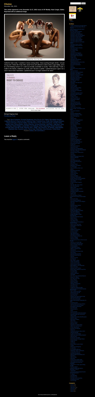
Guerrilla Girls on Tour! (34, 122)
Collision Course (74, 96)
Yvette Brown (56, 129)
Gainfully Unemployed (75, 353)
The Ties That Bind (75, 186)
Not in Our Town (74, 266)
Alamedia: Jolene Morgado (76, 39)
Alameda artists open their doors (78, 314)
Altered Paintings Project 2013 (77, 156)
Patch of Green (74, 322)
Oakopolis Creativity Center (76, 92)
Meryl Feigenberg (44, 126)
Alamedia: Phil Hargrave (76, 52)
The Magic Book (74, 220)
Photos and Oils (74, 257)
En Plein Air (73, 259)
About (72, 21)
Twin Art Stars (74, 126)
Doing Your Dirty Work (75, 140)
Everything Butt (74, 49)
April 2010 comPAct (75, 319)
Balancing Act (74, 218)
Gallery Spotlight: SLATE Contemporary (75, 215)
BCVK (72, 169)
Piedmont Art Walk (75, 190)
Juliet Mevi (56, 124)
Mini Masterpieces (74, 233)
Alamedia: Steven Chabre (76, 44)
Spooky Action (74, 336)
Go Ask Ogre (73, 380)
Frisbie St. (73, 341)
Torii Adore (73, 51)
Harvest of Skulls (74, 238)
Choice (8, 4)
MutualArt (73, 358)
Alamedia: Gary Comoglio (76, 179)
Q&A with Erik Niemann (76, 297)
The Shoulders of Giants (76, 195)
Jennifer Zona (9, 124)
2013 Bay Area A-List (75, 160)
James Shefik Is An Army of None (78, 303)
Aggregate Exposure (75, 78)
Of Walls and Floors (75, 79)
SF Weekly (51, 127)
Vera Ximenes (47, 129)
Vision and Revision (75, 261)
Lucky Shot (73, 348)
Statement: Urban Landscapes (77, 350)
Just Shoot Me (74, 307)
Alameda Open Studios (76, 205)
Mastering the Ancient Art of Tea (78, 62)
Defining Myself (74, 366)
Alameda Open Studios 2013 (77, 152)
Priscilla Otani (9, 127)
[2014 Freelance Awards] (72, 11)
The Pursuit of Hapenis (76, 200)
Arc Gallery (45, 119)
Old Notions (73, 249)
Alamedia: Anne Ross (75, 170)
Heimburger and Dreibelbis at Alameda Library (76, 222)
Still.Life (72, 256)
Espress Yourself (74, 122)
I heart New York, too (75, 351)
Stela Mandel (59, 127)
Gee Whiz (73, 162)
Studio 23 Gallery (74, 134)
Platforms (73, 100)
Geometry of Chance (75, 145)
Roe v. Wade (33, 127)
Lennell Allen (26, 126)
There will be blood (75, 327)
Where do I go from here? (76, 325)
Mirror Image (73, 315)
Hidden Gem (73, 171)
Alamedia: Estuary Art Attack (77, 72)
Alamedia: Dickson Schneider (77, 191)
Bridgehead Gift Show (75, 229)
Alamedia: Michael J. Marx (76, 114)
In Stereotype (74, 166)
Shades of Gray (74, 281)
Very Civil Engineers (75, 116)
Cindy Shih (49, 121)
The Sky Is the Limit (75, 278)
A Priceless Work (74, 129)
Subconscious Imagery (76, 130)
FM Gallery (73, 154)
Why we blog (73, 357)
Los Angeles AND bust (75, 349)
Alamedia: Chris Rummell (76, 77)
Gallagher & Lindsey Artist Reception (79, 316)
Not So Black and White (76, 291)
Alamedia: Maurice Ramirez (76, 47)
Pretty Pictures (74, 340)
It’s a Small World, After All (76, 142)
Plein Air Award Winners (76, 255)
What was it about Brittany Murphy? (78, 335)
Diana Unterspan (11, 122)
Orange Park (73, 207)
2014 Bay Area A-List (75, 102)
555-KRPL (73, 274)
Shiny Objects (74, 279)
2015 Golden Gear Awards (76, 55)
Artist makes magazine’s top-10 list (78, 269)
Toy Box (72, 153)
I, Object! (73, 374)
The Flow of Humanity (75, 298)
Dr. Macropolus (74, 232)
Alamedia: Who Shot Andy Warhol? (78, 149)
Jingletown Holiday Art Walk (77, 287)
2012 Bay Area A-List (75, 213)
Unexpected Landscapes (76, 90)
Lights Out (73, 144)
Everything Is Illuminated (76, 306)
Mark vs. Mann (74, 318)
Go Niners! (73, 91)
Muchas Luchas (74, 206)
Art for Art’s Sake (74, 198)
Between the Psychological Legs (78, 296)
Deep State (73, 56)
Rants (72, 390)
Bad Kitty (73, 67)
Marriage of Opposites (75, 283)
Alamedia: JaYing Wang (76, 87)
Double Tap (73, 174)
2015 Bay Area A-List (75, 63)
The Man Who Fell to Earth (76, 184)
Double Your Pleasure (75, 328)
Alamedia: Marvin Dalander (76, 54)
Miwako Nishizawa (56, 126)
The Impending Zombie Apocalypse (78, 312)
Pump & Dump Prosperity (76, 182)
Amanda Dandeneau (27, 119)
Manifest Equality (74, 332)
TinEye (72, 345)
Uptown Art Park (74, 147)
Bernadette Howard (55, 119)
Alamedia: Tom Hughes (76, 165)
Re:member (73, 252)
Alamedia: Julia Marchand (76, 82)
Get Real (73, 83)
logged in (15, 139)
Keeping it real (74, 376)
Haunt (72, 65)
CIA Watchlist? (74, 375)
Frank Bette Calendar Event (77, 243)
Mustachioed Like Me (75, 292)
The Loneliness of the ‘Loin (77, 167)
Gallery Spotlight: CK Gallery (77, 210)
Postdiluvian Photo (9, 116)
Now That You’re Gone (76, 107)
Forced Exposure (74, 293)
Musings (72, 388)
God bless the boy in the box (77, 360)
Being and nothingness (76, 346)
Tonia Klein (39, 129)
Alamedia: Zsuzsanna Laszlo (77, 74)
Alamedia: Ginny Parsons (76, 127)
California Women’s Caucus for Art (15, 121)
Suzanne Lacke (22, 129)
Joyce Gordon (74, 86)
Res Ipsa (73, 202)
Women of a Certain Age (76, 242)
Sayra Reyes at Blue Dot (76, 225)
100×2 (72, 112)
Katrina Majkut (17, 126)
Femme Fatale (74, 85)
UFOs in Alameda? (75, 273)
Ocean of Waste (74, 237)
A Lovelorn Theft (74, 50)
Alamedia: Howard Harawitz (76, 36)
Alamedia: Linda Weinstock (76, 34)
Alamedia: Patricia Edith (76, 177)
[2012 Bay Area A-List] (80, 11)
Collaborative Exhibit (75, 247)
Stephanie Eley (12, 129)
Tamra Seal (31, 129)
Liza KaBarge (34, 126)
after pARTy (73, 180)
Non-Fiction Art (74, 295)
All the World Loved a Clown (77, 344)
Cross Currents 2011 (75, 262)
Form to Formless (74, 230)
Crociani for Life (74, 302)
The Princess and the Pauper (77, 305)
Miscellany (73, 387)
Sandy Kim (73, 135)
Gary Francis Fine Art (75, 98)
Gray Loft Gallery (74, 175)
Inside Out (73, 105)
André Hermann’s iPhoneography (78, 178)
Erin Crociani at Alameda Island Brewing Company (77, 30)
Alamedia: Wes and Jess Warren (78, 35)
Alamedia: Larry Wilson (76, 73)
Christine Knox (40, 121)
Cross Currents (74, 311)
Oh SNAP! (73, 226)
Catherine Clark (31, 121)
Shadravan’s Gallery (75, 99)
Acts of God (73, 95)
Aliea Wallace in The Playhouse (77, 265)
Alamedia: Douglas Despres (77, 119)
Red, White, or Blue (75, 260)
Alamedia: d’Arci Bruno (76, 209)
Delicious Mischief (74, 157)
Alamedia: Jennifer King (76, 37)
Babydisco (73, 355)
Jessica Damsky (29, 124)
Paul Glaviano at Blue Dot (76, 235)
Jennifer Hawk (57, 122)
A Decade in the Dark (75, 337)
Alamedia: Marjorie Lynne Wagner (78, 201)
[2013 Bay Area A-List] (72, 18)
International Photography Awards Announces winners (77, 372)
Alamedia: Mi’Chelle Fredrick (77, 216)
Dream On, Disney (75, 277)
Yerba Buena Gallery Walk (76, 359)
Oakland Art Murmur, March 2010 (78, 331)
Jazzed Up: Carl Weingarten (77, 148)
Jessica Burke (18, 124)
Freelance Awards (74, 89)
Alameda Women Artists (76, 253)
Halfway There (74, 132)
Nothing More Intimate (75, 32)
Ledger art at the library (76, 333)
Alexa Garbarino (15, 119)
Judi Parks (49, 124)
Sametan (73, 158)
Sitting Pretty (73, 118)
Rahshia (26, 127)
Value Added (73, 228)
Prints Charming (74, 173)
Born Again (73, 81)
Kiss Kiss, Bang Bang (75, 123)
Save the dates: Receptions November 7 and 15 (76, 369)
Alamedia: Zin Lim (74, 60)
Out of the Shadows (75, 110)
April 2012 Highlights (75, 211)
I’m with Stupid (74, 271)
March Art (73, 329)
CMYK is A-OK (74, 58)
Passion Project (74, 164)
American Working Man (76, 113)
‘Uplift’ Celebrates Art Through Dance (79, 25)
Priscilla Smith (19, 127)
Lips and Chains (74, 70)
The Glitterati (73, 125)
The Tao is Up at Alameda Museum (78, 275)
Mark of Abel (73, 187)
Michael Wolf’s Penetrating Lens (78, 354)
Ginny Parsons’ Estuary (76, 264)
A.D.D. (72, 183)
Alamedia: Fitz (74, 138)
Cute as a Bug (74, 131)
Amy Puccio (37, 119)
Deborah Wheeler (58, 121)
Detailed (72, 204)
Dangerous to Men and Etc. (77, 188)
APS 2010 (73, 320)
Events (72, 386)
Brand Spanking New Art (76, 161)
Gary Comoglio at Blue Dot (76, 244)
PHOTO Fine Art (74, 136)
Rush (72, 310)
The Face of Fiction (75, 151)
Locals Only (73, 192)
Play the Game (74, 323)
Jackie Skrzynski (47, 122)
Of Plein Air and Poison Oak (77, 251)
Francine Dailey (22, 122)
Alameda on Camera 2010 (76, 324)
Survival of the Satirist (75, 121)
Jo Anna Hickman (40, 124)
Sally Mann (73, 370)
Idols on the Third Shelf (76, 224)
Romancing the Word (75, 143)
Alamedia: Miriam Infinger (76, 94)
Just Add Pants (74, 284)
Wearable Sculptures (75, 234)
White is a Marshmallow (76, 248)
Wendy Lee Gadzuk (75, 76)
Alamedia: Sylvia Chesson (76, 40)
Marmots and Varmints (75, 103)
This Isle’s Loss (74, 286)
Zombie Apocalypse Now (76, 139)
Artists (32, 130)
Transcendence (74, 309)
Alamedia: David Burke (76, 64)
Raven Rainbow (74, 282)
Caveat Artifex (74, 270)
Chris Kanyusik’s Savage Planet (78, 338)
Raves (72, 391)
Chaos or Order (74, 219)
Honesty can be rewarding (76, 378)
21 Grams (73, 342)
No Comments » (40, 130)
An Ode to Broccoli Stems (76, 31)
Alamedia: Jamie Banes (76, 59)
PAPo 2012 (73, 193)
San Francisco (42, 127)
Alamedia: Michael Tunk (76, 104)
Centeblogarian (74, 246)
